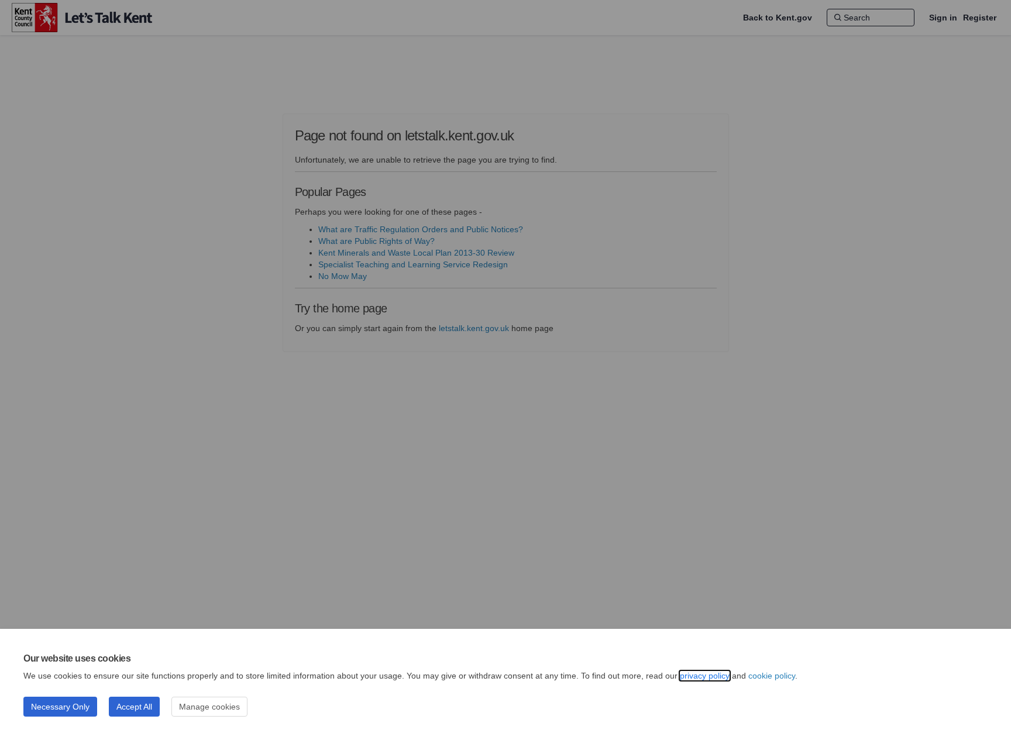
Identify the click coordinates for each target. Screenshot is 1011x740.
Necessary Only (60, 706)
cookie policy (771, 675)
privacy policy (705, 675)
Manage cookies (209, 706)
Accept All (134, 706)
